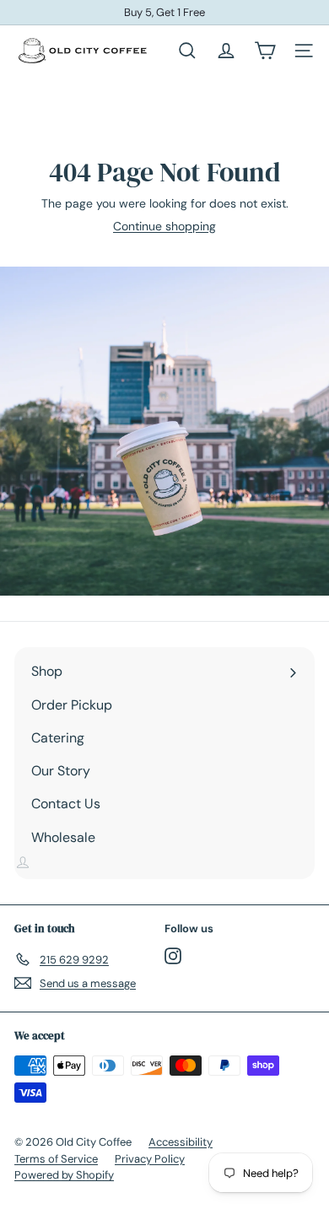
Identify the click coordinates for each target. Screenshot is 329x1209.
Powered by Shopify (64, 1175)
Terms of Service (56, 1159)
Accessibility (180, 1142)
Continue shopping (164, 226)
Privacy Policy (150, 1159)
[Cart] (264, 50)
